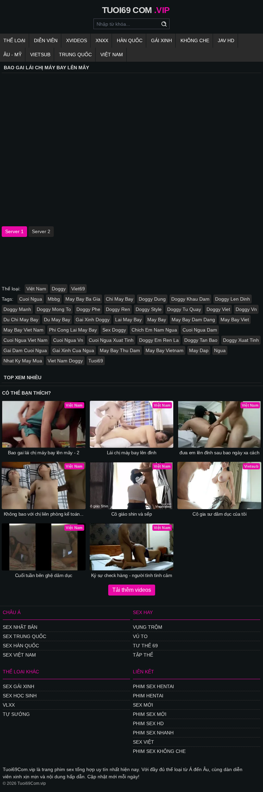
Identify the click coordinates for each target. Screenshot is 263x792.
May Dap (199, 350)
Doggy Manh (17, 309)
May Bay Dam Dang (193, 319)
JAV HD (226, 40)
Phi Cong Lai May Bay (73, 330)
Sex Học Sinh (20, 695)
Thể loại (14, 40)
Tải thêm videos (131, 590)
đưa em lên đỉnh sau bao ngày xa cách (219, 452)
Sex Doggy (114, 330)
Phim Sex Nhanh (153, 732)
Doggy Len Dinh (232, 299)
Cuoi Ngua (30, 299)
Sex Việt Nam (19, 655)
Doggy (59, 288)
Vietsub (40, 54)
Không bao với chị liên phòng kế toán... (44, 514)
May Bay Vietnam (165, 350)
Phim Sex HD (148, 723)
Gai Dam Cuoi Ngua (25, 350)
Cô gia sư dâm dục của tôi (219, 514)
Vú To (140, 636)
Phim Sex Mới (149, 714)
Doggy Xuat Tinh (241, 340)
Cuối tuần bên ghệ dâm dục (43, 575)
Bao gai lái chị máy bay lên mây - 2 (43, 452)
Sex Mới (143, 705)
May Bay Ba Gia (82, 299)
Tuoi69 (95, 360)
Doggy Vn (246, 309)
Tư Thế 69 (145, 645)
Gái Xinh (161, 40)
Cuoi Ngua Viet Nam (25, 340)
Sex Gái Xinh (18, 686)
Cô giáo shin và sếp (131, 514)
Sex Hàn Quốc (21, 645)
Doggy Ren (118, 309)
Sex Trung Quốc (24, 636)
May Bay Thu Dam (120, 350)
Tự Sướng (16, 714)
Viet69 (78, 288)
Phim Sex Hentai (153, 686)
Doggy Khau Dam (190, 299)
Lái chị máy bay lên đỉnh (131, 452)
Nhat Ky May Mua (22, 360)
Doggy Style (149, 309)
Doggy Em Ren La (159, 340)
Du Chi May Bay (20, 319)
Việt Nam (111, 54)
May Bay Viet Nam (23, 330)
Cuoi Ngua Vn (68, 340)
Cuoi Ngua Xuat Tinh (111, 340)
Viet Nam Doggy (65, 360)
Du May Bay (57, 319)
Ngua (220, 350)
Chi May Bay (119, 299)
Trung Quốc (75, 54)
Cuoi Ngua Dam (200, 330)
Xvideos (76, 40)
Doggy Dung (152, 299)
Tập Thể (143, 655)
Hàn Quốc (129, 40)
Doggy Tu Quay (184, 309)
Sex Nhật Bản (20, 627)
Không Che (194, 40)
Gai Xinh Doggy (93, 319)
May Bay (156, 319)
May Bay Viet (235, 319)
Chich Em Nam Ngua (154, 330)
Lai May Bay (128, 319)
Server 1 (14, 231)
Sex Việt (143, 742)
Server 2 (41, 231)
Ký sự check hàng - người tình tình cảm (131, 575)
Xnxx (102, 40)
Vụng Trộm (147, 627)
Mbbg (54, 299)
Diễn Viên (46, 40)
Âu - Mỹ (12, 54)
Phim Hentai (148, 695)
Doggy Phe (88, 309)
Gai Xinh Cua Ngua (73, 350)
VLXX (9, 705)
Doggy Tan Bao (200, 340)
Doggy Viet (218, 309)
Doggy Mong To (54, 309)
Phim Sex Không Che (159, 751)
